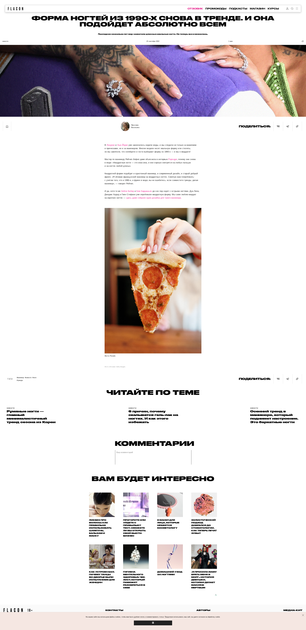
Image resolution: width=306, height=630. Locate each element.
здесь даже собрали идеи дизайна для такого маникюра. (153, 198)
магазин (257, 8)
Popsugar (172, 159)
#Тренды (20, 380)
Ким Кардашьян (144, 191)
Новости (5, 41)
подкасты (238, 8)
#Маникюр (20, 377)
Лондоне (111, 145)
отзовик (195, 8)
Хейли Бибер (127, 191)
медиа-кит (292, 610)
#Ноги (34, 377)
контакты (114, 610)
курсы (273, 8)
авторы (203, 610)
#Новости (28, 377)
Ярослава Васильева (135, 126)
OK (153, 623)
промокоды (216, 8)
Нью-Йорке (122, 145)
